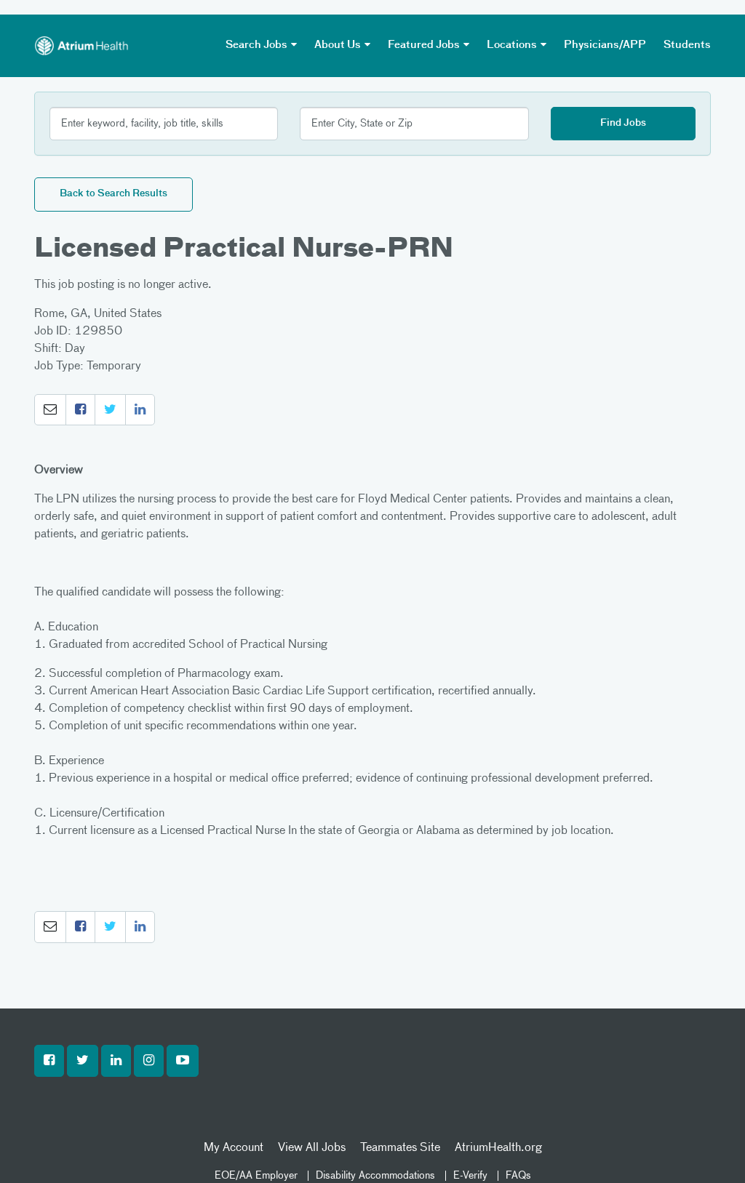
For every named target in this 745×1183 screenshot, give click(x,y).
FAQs (518, 1176)
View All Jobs (312, 1148)
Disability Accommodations (375, 1176)
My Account (233, 1148)
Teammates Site (400, 1148)
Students (687, 45)
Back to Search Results (113, 193)
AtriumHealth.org (498, 1148)
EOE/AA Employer (256, 1176)
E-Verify (470, 1176)
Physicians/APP (605, 45)
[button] (50, 410)
